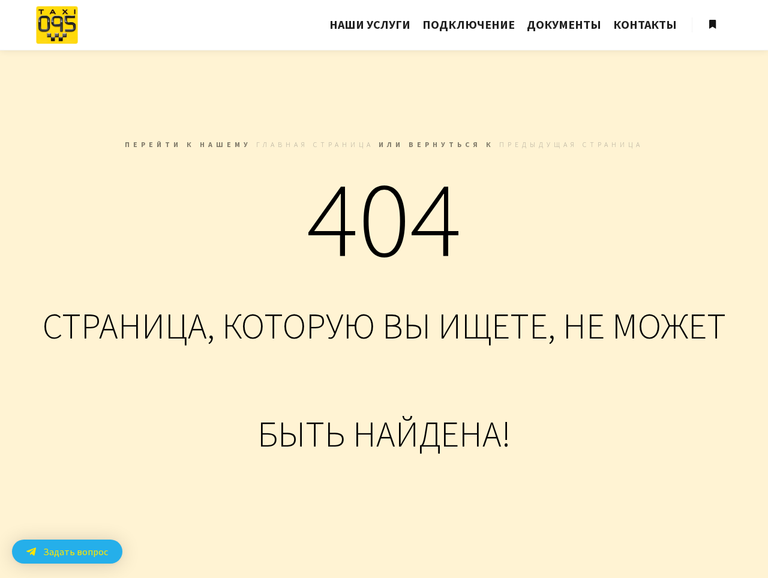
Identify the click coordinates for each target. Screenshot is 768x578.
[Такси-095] (57, 25)
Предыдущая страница (571, 144)
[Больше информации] (712, 24)
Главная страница (315, 144)
